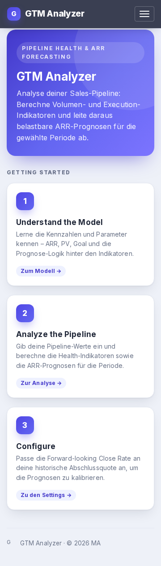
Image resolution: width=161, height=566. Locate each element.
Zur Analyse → (41, 383)
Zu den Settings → (46, 495)
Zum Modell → (41, 271)
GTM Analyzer (47, 14)
